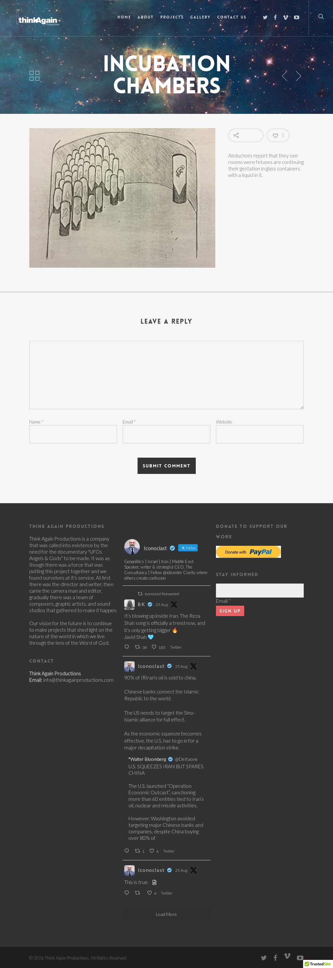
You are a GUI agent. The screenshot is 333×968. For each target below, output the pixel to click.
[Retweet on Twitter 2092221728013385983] (139, 893)
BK (141, 604)
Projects (172, 17)
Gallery (200, 17)
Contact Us (231, 17)
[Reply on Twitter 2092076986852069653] (128, 647)
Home (124, 17)
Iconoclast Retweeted (162, 593)
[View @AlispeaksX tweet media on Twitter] (154, 882)
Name (36, 421)
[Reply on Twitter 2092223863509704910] (128, 851)
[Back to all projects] (34, 76)
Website (224, 421)
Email (129, 421)
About (146, 17)
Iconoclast (151, 666)
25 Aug (162, 604)
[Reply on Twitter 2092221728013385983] (128, 893)
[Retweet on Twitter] (140, 593)
